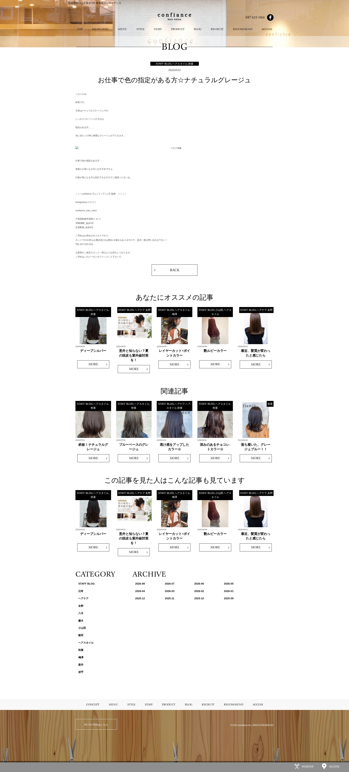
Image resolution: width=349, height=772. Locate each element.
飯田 (80, 635)
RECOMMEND (242, 29)
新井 (80, 664)
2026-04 (140, 591)
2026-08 (140, 583)
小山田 (82, 627)
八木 (80, 613)
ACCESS (267, 29)
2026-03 (169, 591)
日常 (80, 591)
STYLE (141, 29)
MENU (122, 29)
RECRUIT (217, 29)
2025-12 (140, 598)
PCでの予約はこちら (96, 724)
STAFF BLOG (86, 583)
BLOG (197, 29)
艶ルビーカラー (215, 351)
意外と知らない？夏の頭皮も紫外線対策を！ (134, 355)
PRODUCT (177, 29)
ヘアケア (83, 598)
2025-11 (169, 598)
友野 (80, 605)
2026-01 (229, 591)
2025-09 (229, 598)
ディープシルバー (93, 351)
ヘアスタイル (86, 642)
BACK (174, 270)
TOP (80, 29)
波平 (80, 671)
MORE (93, 364)
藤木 (80, 620)
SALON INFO (100, 29)
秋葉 (80, 649)
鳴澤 (80, 657)
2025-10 (199, 598)
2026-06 (199, 583)
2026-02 (199, 591)
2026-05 (229, 583)
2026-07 (169, 583)
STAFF (158, 29)
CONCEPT (92, 704)
